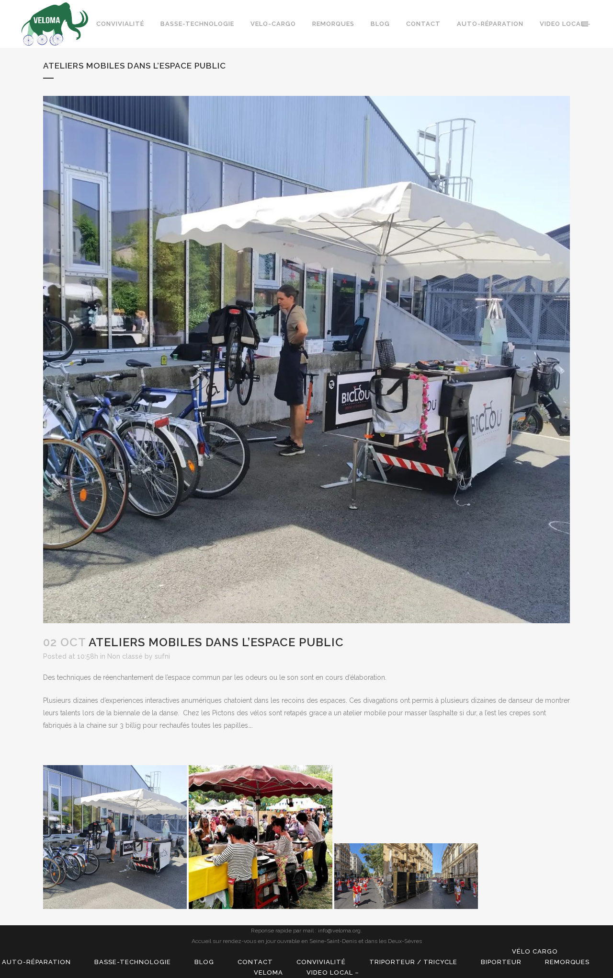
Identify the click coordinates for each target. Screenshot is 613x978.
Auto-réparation (36, 962)
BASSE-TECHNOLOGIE (132, 962)
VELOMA (268, 972)
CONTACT (255, 962)
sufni (162, 656)
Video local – (332, 972)
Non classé (125, 656)
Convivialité (321, 962)
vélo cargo (535, 951)
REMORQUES (567, 962)
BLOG (204, 962)
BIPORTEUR (501, 962)
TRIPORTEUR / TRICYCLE (413, 962)
